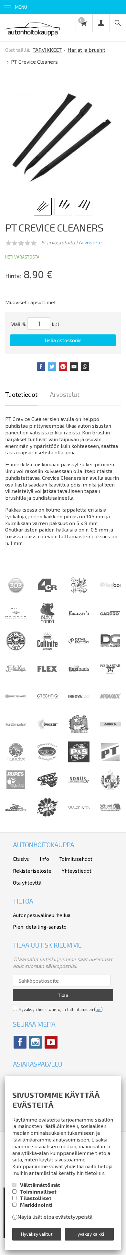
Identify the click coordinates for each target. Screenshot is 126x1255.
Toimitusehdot (75, 859)
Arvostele (91, 242)
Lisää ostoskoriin (63, 340)
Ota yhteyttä (27, 882)
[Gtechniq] (47, 705)
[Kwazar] (47, 733)
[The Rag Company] (47, 815)
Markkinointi (36, 1205)
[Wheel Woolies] (110, 816)
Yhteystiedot (76, 871)
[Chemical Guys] (15, 649)
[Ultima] (78, 816)
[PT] (110, 760)
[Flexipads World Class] (78, 677)
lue (98, 1009)
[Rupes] (15, 788)
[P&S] (78, 760)
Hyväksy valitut (37, 1234)
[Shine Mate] (47, 785)
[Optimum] (47, 760)
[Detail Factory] (78, 649)
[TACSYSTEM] (110, 788)
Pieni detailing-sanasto (40, 926)
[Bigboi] (110, 587)
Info (44, 859)
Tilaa (63, 995)
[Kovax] (110, 705)
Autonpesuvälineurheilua (41, 915)
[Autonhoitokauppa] (33, 27)
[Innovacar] (78, 705)
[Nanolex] (15, 760)
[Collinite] (47, 649)
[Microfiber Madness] (78, 733)
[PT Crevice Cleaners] (61, 137)
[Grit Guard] (15, 705)
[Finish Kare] (15, 677)
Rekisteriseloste (32, 871)
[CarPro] (110, 614)
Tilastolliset (35, 1198)
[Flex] (47, 677)
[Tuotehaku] (117, 23)
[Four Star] (110, 677)
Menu (21, 7)
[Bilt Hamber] (15, 622)
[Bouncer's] (78, 614)
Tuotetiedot (21, 394)
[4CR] (47, 594)
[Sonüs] (78, 788)
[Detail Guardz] (110, 649)
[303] (15, 594)
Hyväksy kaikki (89, 1234)
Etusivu (21, 859)
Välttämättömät (40, 1185)
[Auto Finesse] (78, 594)
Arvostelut (64, 394)
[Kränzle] (15, 733)
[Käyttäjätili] (100, 23)
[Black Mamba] (47, 622)
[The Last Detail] (15, 816)
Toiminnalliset (38, 1191)
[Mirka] (110, 733)
